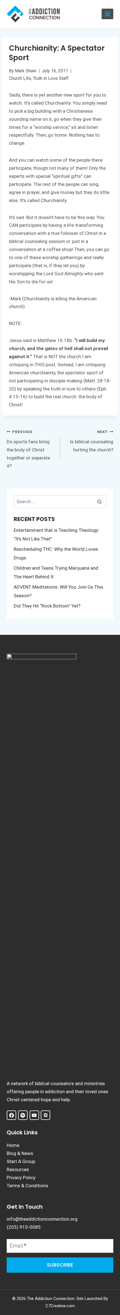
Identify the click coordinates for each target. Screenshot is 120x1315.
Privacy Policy (21, 1177)
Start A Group (21, 1161)
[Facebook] (11, 1115)
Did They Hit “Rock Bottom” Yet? (47, 606)
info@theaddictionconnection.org (42, 1219)
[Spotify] (23, 1115)
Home (13, 1145)
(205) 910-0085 (24, 1227)
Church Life (20, 78)
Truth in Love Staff (51, 78)
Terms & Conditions (27, 1185)
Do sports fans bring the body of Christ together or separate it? (28, 449)
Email (17, 1245)
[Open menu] (107, 14)
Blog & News (20, 1153)
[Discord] (45, 1115)
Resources (18, 1169)
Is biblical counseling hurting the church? (91, 441)
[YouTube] (34, 1115)
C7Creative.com (60, 1305)
